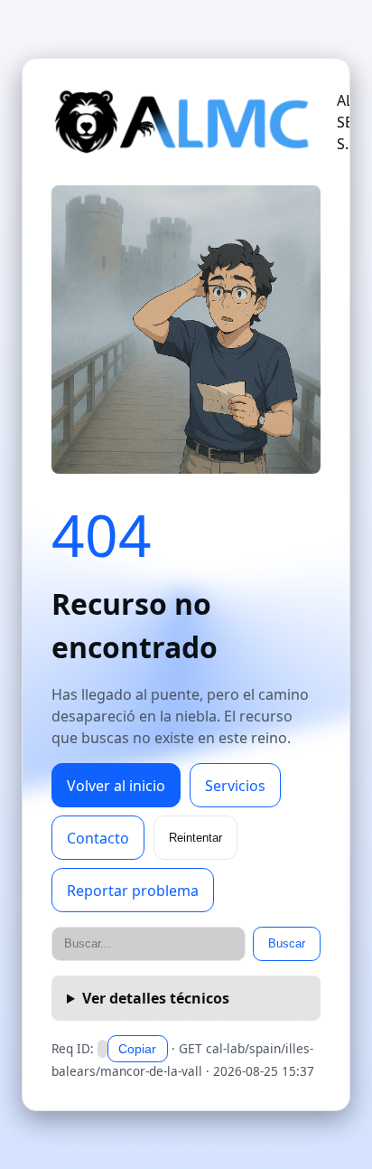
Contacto (98, 838)
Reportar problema (133, 890)
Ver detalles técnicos (155, 998)
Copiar (137, 1049)
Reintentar (195, 837)
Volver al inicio (116, 786)
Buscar (286, 943)
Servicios (235, 786)
